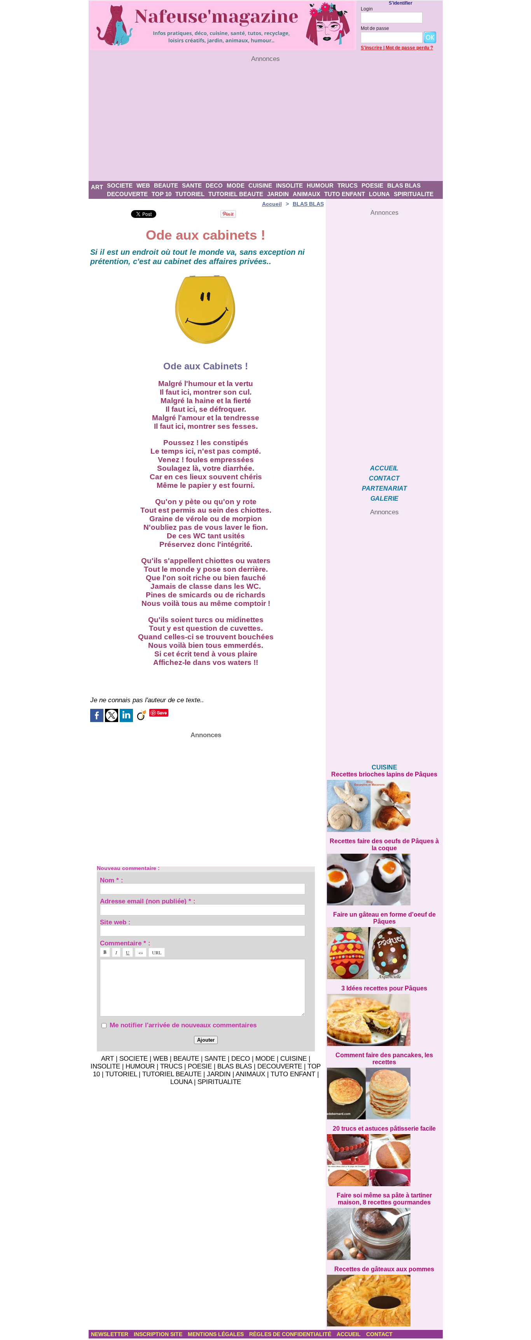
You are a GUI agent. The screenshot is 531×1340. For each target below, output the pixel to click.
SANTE (192, 185)
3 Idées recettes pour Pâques (384, 988)
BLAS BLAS (404, 185)
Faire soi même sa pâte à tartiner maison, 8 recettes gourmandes (384, 1199)
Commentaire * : (125, 943)
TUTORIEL (189, 194)
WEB (143, 185)
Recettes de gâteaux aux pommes (384, 1269)
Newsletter (110, 1334)
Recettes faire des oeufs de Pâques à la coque (384, 844)
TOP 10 (161, 194)
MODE (236, 185)
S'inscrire (371, 47)
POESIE (372, 185)
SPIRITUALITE (413, 194)
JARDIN (278, 194)
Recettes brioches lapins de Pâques (384, 774)
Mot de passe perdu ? (409, 47)
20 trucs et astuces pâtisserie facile (384, 1128)
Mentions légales (216, 1334)
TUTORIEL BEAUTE (235, 194)
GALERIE (384, 498)
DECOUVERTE (127, 194)
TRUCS (347, 185)
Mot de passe (375, 28)
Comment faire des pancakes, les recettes (384, 1058)
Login (367, 9)
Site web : (115, 922)
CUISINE (260, 185)
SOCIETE (120, 185)
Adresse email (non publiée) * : (148, 901)
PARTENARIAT (384, 488)
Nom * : (111, 880)
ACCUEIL (384, 468)
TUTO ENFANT (344, 194)
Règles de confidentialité (291, 1334)
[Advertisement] (266, 122)
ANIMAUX (306, 194)
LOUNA (379, 194)
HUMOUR (320, 185)
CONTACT (384, 478)
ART (97, 187)
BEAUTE (166, 185)
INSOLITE (289, 185)
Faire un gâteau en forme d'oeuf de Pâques (384, 918)
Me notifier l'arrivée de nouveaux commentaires (183, 1025)
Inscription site (159, 1334)
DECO (214, 185)
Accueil (272, 204)
